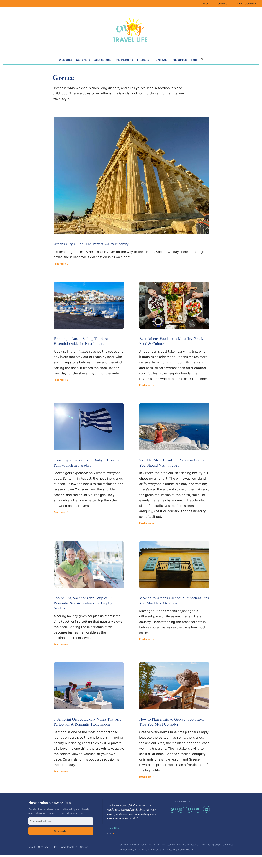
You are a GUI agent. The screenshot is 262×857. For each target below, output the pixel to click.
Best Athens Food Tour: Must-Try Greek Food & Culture (171, 341)
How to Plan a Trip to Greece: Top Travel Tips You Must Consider (171, 721)
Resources (179, 59)
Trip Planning (124, 59)
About (31, 847)
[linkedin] (206, 809)
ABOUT (206, 3)
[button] (202, 59)
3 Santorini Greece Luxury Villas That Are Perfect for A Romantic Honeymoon (87, 721)
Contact (84, 847)
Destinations (102, 59)
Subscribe (60, 831)
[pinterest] (172, 809)
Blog (194, 59)
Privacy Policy (127, 849)
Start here (44, 847)
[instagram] (180, 809)
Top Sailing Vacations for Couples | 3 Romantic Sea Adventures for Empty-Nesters (83, 603)
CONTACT (223, 3)
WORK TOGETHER (246, 3)
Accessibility (171, 849)
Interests (143, 59)
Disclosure (142, 849)
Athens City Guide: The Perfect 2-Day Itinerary (91, 243)
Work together (69, 847)
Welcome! (65, 59)
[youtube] (197, 809)
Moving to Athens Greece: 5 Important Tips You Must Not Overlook (174, 600)
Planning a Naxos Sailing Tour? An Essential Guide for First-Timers (81, 341)
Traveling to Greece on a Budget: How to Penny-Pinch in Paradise (86, 462)
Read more (60, 263)
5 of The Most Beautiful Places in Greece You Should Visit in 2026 (172, 462)
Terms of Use (155, 849)
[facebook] (189, 809)
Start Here (83, 59)
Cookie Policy (187, 849)
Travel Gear (160, 59)
